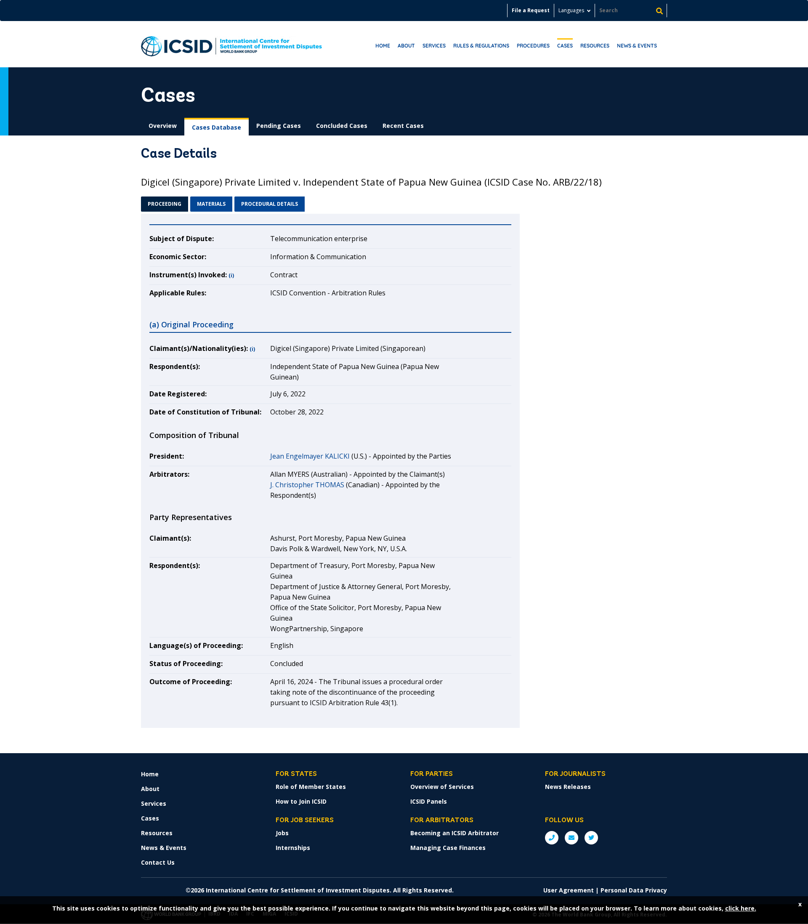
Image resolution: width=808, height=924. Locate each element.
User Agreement (568, 890)
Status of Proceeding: (186, 663)
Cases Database (216, 127)
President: (166, 456)
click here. (740, 908)
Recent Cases (403, 126)
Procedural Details (269, 203)
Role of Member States (311, 787)
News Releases (568, 787)
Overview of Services (442, 787)
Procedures (533, 45)
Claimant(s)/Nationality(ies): (198, 348)
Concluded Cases (341, 126)
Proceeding (164, 203)
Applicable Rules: (177, 292)
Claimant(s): (170, 538)
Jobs (282, 833)
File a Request (531, 10)
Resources (594, 45)
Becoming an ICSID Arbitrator (454, 833)
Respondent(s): (174, 366)
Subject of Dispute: (181, 238)
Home (382, 45)
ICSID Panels (428, 801)
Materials (211, 203)
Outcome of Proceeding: (190, 681)
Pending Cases (278, 126)
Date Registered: (178, 393)
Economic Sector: (177, 256)
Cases (565, 45)
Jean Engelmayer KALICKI (310, 456)
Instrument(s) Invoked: (188, 274)
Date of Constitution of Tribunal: (205, 412)
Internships (293, 848)
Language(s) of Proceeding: (196, 645)
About (406, 45)
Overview (163, 126)
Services (434, 45)
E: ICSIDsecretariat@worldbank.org (571, 837)
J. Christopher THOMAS (307, 484)
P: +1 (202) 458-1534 (551, 837)
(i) (231, 275)
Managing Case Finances (448, 848)
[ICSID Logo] (231, 44)
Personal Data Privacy (634, 890)
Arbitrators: (169, 474)
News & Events (637, 45)
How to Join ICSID (301, 801)
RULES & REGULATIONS (481, 45)
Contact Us (158, 862)
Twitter (591, 837)
